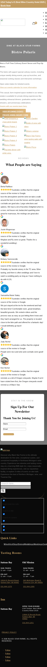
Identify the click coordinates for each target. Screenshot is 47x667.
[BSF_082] (8, 145)
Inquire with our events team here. (13, 106)
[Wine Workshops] (9, 136)
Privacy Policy (9, 632)
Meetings (38, 544)
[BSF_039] (31, 131)
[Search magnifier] (3, 491)
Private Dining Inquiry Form (15, 115)
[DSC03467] (12, 122)
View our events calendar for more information (18, 87)
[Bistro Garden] (31, 118)
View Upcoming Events (13, 112)
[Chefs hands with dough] (9, 140)
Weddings (29, 544)
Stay (15, 544)
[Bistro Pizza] (30, 147)
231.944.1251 (28, 623)
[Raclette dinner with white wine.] (12, 153)
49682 (24, 619)
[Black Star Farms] (34, 126)
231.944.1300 (28, 586)
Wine (6, 544)
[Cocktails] (9, 131)
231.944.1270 (6, 586)
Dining (21, 544)
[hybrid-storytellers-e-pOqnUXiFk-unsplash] (9, 126)
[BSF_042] (34, 142)
